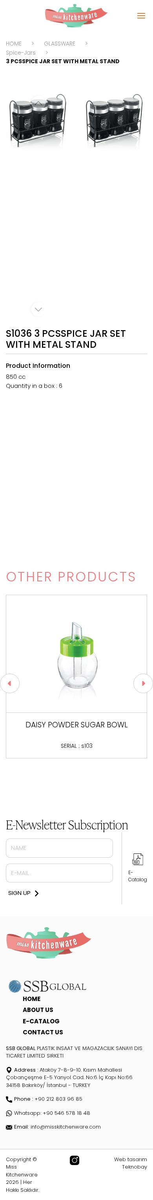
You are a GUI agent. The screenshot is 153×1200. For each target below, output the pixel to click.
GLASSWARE (59, 43)
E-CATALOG (41, 1021)
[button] (10, 683)
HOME (14, 43)
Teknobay (134, 1167)
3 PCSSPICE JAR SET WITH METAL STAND (63, 61)
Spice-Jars (21, 53)
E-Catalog (137, 876)
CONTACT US (43, 1032)
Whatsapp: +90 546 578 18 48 (52, 1113)
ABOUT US (38, 1010)
